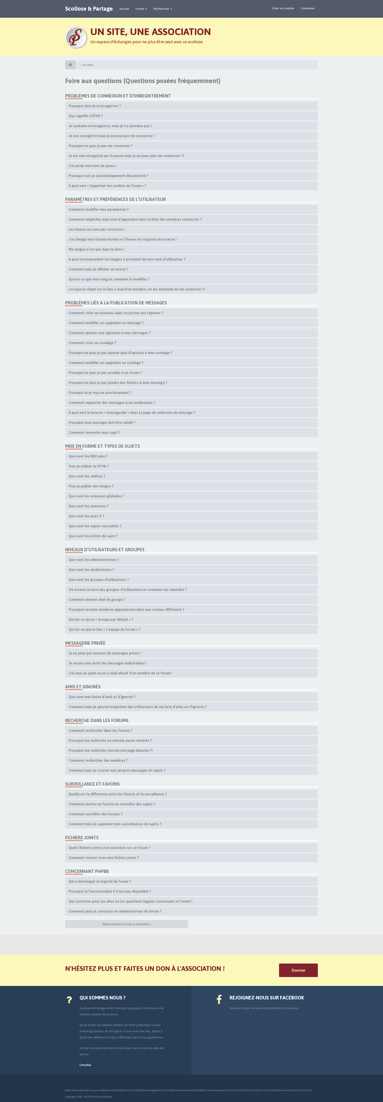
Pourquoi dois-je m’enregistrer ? (95, 106)
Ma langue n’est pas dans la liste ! (96, 249)
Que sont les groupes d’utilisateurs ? (99, 580)
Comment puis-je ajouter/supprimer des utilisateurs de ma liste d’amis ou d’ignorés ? (138, 707)
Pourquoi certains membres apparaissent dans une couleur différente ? (126, 609)
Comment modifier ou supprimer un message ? (106, 323)
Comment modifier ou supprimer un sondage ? (106, 363)
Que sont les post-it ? (86, 516)
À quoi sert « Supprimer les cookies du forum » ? (107, 186)
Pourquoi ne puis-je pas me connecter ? (101, 146)
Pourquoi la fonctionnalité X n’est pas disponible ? (110, 891)
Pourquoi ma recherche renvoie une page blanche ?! (111, 750)
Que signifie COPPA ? (86, 116)
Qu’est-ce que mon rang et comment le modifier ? (109, 279)
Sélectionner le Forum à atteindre (125, 924)
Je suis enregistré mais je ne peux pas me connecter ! (112, 136)
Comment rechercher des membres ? (98, 760)
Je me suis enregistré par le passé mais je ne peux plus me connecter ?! (126, 156)
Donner (298, 970)
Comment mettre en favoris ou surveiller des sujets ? (112, 804)
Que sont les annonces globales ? (96, 496)
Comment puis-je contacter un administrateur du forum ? (115, 911)
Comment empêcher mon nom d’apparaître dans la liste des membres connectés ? (135, 219)
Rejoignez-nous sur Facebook (267, 998)
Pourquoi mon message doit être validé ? (102, 422)
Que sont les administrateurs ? (94, 560)
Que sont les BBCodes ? (88, 456)
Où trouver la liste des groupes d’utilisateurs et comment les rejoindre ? (128, 590)
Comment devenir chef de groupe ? (97, 600)
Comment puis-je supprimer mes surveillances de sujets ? (115, 824)
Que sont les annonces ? (89, 506)
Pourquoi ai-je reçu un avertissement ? (100, 393)
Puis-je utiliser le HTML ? (89, 466)
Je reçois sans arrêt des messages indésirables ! (108, 663)
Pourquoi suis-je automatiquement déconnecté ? (108, 176)
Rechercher (162, 9)
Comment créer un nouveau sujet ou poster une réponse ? (116, 313)
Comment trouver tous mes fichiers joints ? (104, 858)
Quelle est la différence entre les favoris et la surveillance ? (118, 794)
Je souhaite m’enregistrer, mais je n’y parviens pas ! (110, 126)
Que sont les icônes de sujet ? (93, 536)
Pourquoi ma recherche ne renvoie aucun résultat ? (110, 740)
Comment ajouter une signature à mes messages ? (110, 333)
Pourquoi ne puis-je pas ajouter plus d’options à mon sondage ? (120, 353)
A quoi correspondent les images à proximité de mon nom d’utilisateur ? (127, 259)
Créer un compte (283, 8)
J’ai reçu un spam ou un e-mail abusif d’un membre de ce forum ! (120, 673)
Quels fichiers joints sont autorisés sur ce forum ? (109, 848)
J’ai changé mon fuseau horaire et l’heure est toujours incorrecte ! (123, 239)
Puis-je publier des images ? (91, 486)
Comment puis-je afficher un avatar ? (99, 269)
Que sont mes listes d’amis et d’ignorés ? (102, 697)
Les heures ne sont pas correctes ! (97, 229)
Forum (140, 9)
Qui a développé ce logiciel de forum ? (100, 881)
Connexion (308, 8)
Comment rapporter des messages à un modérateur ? (112, 403)
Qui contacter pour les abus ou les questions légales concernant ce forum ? (131, 901)
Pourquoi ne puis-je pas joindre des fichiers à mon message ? (118, 383)
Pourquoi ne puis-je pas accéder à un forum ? (105, 373)
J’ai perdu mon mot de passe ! (93, 166)
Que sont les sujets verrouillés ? (95, 526)
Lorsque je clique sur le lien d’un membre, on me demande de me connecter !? (137, 289)
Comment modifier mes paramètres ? (99, 209)
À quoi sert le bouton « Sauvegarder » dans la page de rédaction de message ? (132, 413)
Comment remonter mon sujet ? (94, 432)
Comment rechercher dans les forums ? (101, 730)
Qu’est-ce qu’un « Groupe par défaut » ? (101, 619)
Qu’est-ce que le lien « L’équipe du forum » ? (104, 629)
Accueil (124, 9)
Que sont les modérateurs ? (91, 570)
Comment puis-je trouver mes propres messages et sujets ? (117, 770)
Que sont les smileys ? (87, 476)
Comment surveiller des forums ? (96, 814)
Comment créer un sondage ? (92, 343)
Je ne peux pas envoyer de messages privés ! (105, 653)
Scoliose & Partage (89, 8)
